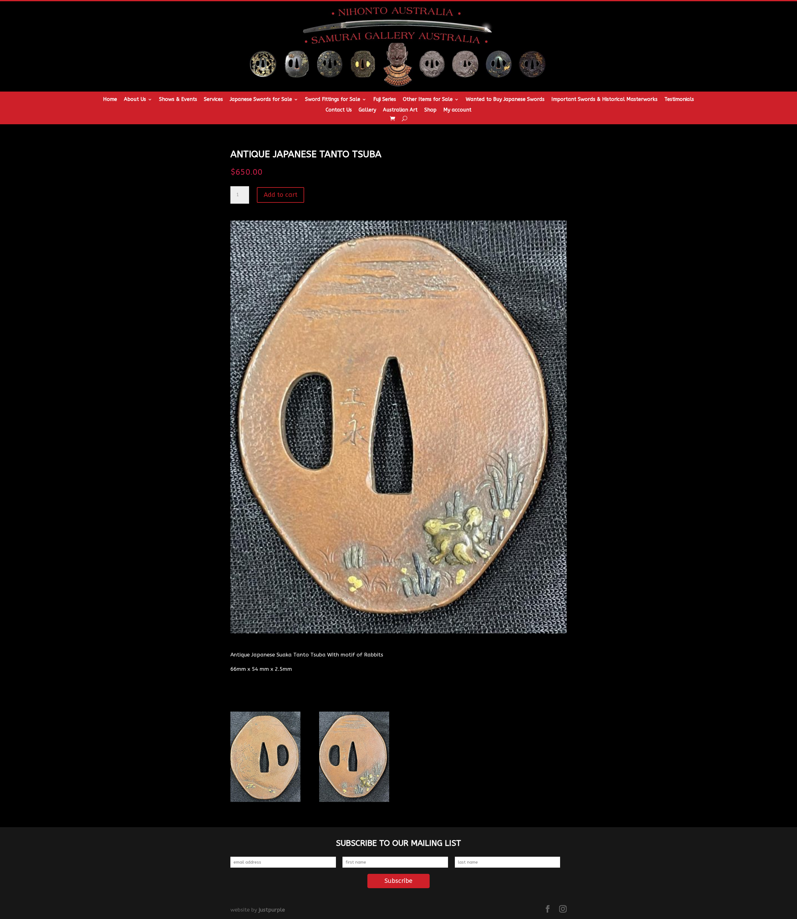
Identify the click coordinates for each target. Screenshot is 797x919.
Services (213, 99)
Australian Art (400, 110)
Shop (430, 110)
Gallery (367, 110)
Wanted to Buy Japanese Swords (505, 99)
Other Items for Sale (428, 99)
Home (110, 99)
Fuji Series (384, 99)
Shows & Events (178, 99)
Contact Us (339, 110)
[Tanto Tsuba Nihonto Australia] (265, 800)
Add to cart (280, 194)
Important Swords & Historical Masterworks (604, 99)
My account (457, 110)
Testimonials (679, 99)
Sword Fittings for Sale (332, 99)
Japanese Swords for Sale (261, 99)
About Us (135, 99)
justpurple (272, 910)
